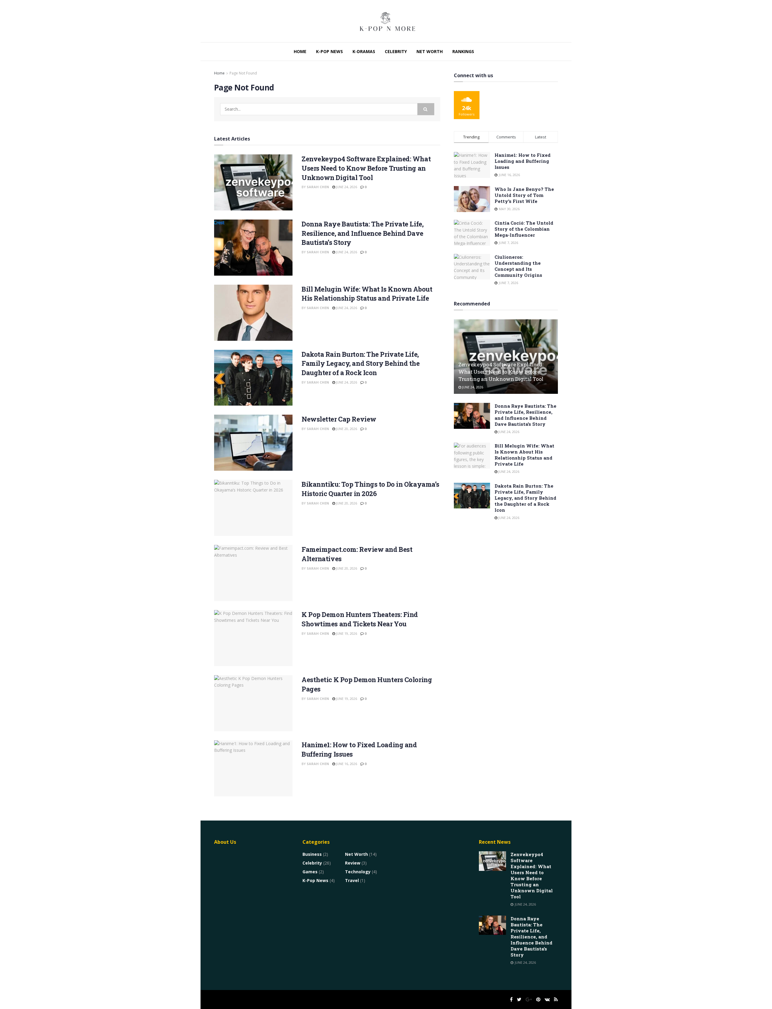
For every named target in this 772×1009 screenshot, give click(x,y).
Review (352, 863)
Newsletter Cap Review (339, 419)
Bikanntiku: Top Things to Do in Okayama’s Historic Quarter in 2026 (370, 489)
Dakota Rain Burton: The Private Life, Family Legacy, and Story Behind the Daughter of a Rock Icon (361, 363)
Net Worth (429, 51)
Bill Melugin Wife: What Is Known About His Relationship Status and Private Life (367, 294)
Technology (358, 872)
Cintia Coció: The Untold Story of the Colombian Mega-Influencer (524, 229)
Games (310, 872)
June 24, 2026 (346, 187)
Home (300, 51)
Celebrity (396, 51)
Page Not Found (243, 73)
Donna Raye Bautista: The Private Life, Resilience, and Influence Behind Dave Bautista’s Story (362, 233)
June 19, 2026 (346, 633)
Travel (352, 880)
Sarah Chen (318, 187)
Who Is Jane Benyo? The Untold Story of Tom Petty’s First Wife (524, 195)
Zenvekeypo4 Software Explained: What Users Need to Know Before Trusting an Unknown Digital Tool (366, 168)
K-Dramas (364, 51)
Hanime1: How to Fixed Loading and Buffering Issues (523, 161)
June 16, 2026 (346, 763)
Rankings (463, 51)
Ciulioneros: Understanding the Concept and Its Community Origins (518, 266)
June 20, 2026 (346, 428)
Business (312, 854)
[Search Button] (425, 109)
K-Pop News (329, 51)
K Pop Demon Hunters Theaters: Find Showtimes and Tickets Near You (360, 619)
